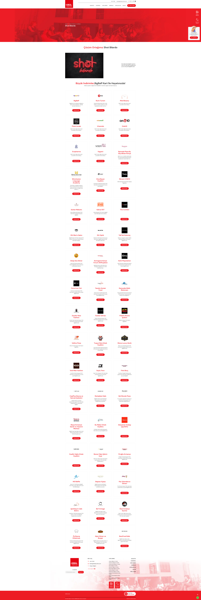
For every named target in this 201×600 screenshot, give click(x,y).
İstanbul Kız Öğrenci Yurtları (114, 571)
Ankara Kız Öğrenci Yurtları (114, 562)
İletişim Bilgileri (92, 566)
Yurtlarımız (104, 5)
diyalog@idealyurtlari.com (122, 1)
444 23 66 (113, 1)
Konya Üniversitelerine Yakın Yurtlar (114, 579)
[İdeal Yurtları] (69, 4)
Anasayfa (92, 5)
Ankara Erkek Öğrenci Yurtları (114, 564)
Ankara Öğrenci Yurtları (113, 561)
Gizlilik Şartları (67, 593)
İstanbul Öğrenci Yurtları (113, 570)
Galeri (134, 569)
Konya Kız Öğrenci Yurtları (114, 567)
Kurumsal (133, 560)
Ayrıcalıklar (118, 5)
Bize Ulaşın (132, 5)
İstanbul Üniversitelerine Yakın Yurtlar (114, 573)
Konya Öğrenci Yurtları (113, 565)
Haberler (133, 565)
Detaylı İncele (76, 110)
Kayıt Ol (81, 572)
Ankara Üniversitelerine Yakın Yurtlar (114, 576)
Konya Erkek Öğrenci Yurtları (114, 568)
